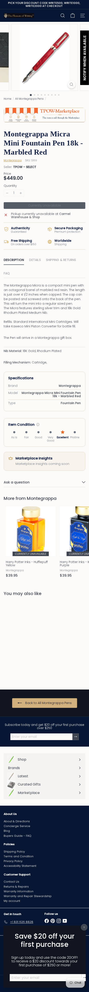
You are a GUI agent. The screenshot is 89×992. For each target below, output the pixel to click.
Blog (7, 831)
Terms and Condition (18, 856)
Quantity (10, 185)
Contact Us (11, 882)
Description (14, 260)
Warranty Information (18, 891)
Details (35, 260)
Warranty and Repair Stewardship (28, 896)
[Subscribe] (84, 977)
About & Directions (17, 821)
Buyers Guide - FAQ (17, 836)
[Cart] (73, 15)
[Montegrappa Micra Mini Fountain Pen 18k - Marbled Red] (31, 640)
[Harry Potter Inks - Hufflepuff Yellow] (31, 543)
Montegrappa (42, 498)
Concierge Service (17, 826)
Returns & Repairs (16, 887)
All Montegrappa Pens (29, 98)
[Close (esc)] (84, 927)
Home (7, 98)
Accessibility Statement (20, 866)
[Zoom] (72, 84)
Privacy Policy (13, 861)
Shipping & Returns (61, 260)
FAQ (7, 273)
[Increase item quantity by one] (20, 193)
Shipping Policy (14, 852)
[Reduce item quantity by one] (7, 193)
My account (12, 901)
